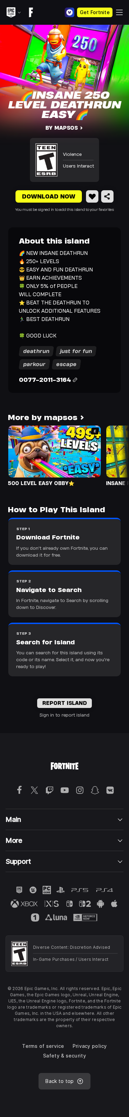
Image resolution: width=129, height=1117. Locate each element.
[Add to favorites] (92, 196)
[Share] (107, 196)
